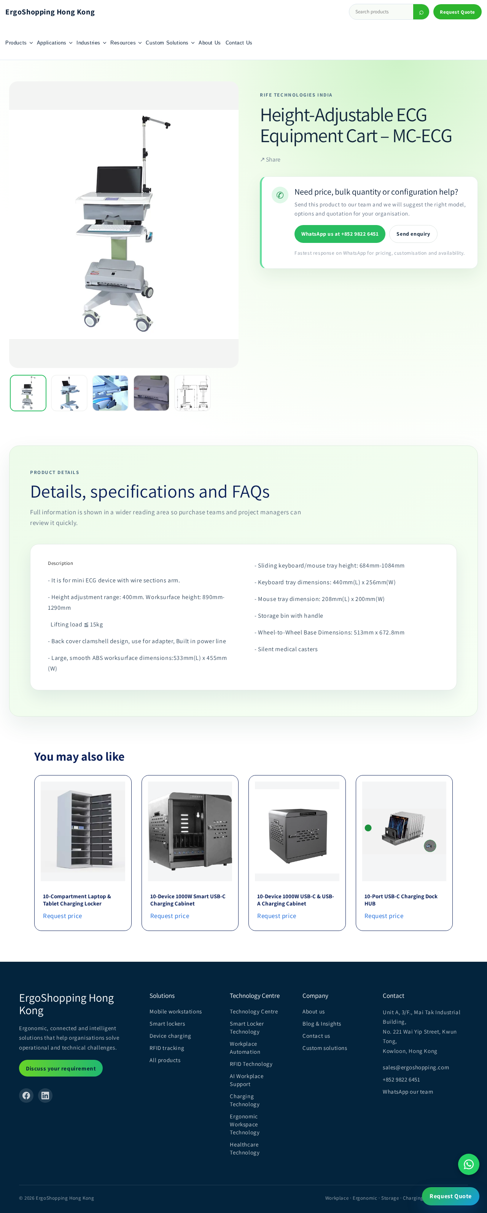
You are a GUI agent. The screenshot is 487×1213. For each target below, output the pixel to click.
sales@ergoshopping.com (416, 1067)
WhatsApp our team (408, 1091)
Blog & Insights (321, 1023)
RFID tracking (167, 1047)
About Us (210, 43)
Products (16, 43)
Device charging (170, 1035)
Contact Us (239, 43)
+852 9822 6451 (401, 1079)
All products (165, 1060)
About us (313, 1011)
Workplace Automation (245, 1047)
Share (270, 159)
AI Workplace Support (246, 1080)
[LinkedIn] (45, 1095)
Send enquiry (413, 233)
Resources (123, 43)
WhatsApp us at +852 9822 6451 (340, 233)
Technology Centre (254, 1011)
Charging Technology (244, 1100)
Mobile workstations (176, 1011)
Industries (88, 43)
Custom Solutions (167, 43)
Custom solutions (324, 1047)
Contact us (316, 1035)
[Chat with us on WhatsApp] (468, 1164)
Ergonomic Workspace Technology (244, 1124)
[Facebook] (26, 1095)
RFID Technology (251, 1063)
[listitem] (28, 393)
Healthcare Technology (244, 1148)
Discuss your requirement (61, 1068)
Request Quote (457, 12)
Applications (52, 43)
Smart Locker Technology (247, 1027)
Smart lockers (167, 1023)
